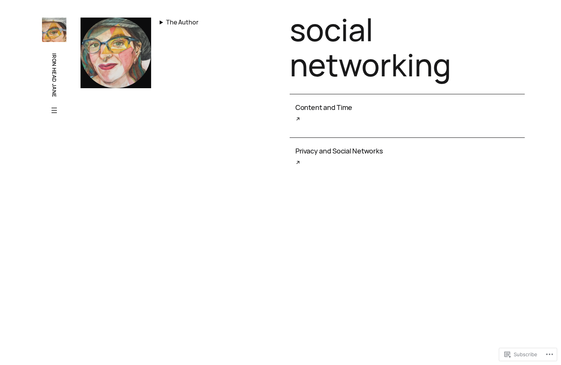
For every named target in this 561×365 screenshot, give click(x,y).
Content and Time (323, 107)
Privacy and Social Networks (339, 151)
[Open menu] (54, 110)
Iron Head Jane (54, 75)
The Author (182, 22)
